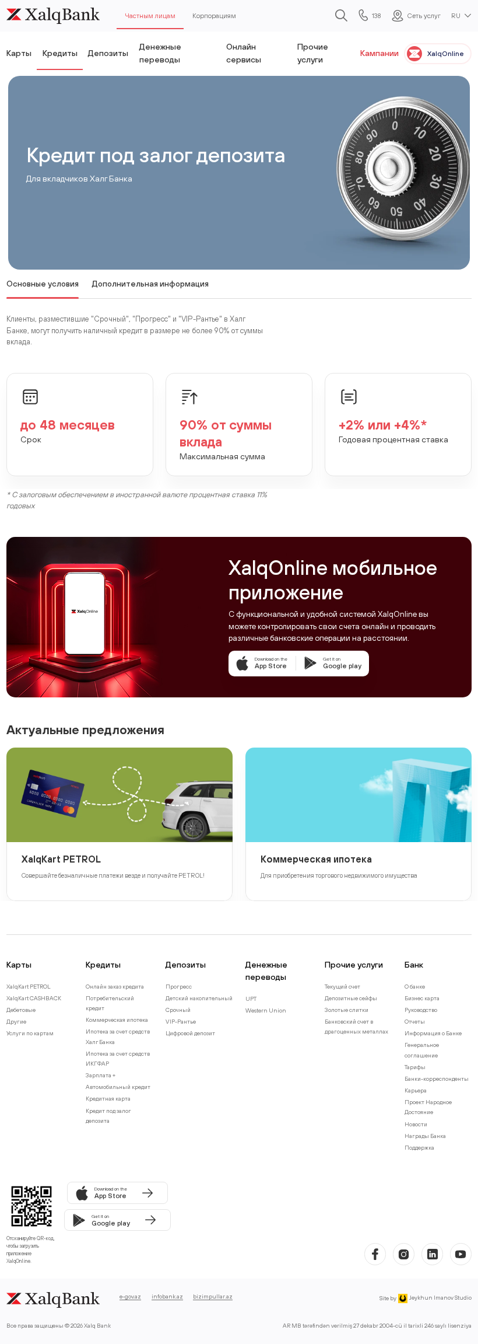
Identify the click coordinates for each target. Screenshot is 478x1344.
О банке (415, 986)
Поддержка (419, 1147)
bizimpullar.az (213, 1296)
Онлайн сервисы (243, 52)
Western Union (265, 1010)
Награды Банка (425, 1136)
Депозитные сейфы (351, 998)
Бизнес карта (422, 998)
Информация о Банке (433, 1033)
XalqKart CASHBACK (33, 998)
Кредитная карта (108, 1098)
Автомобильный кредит (118, 1087)
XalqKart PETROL (61, 858)
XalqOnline (445, 53)
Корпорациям (214, 15)
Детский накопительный (199, 998)
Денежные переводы (160, 52)
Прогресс (179, 986)
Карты (18, 53)
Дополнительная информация (150, 283)
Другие (16, 1021)
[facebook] (375, 1254)
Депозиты (108, 53)
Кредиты (60, 53)
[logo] (53, 16)
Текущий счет (342, 986)
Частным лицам (150, 15)
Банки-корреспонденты (437, 1079)
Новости (416, 1124)
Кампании (379, 53)
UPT (250, 999)
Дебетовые (21, 1010)
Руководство (421, 1010)
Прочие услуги (312, 52)
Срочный (178, 1010)
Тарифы (415, 1067)
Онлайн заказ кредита (115, 986)
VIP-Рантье (181, 1021)
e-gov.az (130, 1296)
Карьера (416, 1090)
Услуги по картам (30, 1033)
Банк (414, 964)
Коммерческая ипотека (316, 858)
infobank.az (167, 1296)
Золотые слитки (346, 1010)
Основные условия (42, 283)
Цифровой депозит (190, 1033)
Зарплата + (100, 1075)
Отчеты (415, 1021)
